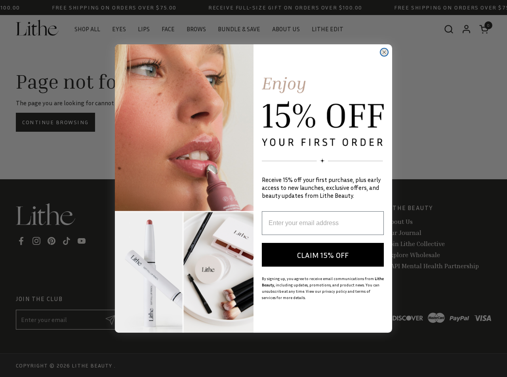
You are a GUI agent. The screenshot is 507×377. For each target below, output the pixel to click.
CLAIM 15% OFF (323, 255)
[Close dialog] (384, 52)
